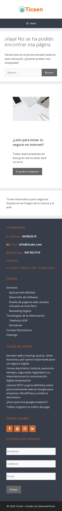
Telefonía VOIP (18, 320)
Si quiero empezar (27, 171)
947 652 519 (32, 252)
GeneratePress (46, 506)
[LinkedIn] (32, 428)
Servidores (15, 325)
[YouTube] (17, 428)
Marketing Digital (20, 311)
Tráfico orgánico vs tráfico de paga (28, 407)
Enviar (14, 489)
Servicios (11, 287)
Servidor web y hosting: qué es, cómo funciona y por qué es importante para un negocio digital (30, 359)
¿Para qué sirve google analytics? (27, 402)
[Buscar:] (23, 72)
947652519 (29, 236)
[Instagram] (25, 428)
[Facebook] (9, 428)
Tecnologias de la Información (25, 315)
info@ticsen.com (30, 244)
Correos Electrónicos (19, 330)
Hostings (11, 335)
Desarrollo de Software (23, 297)
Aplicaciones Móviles (22, 292)
